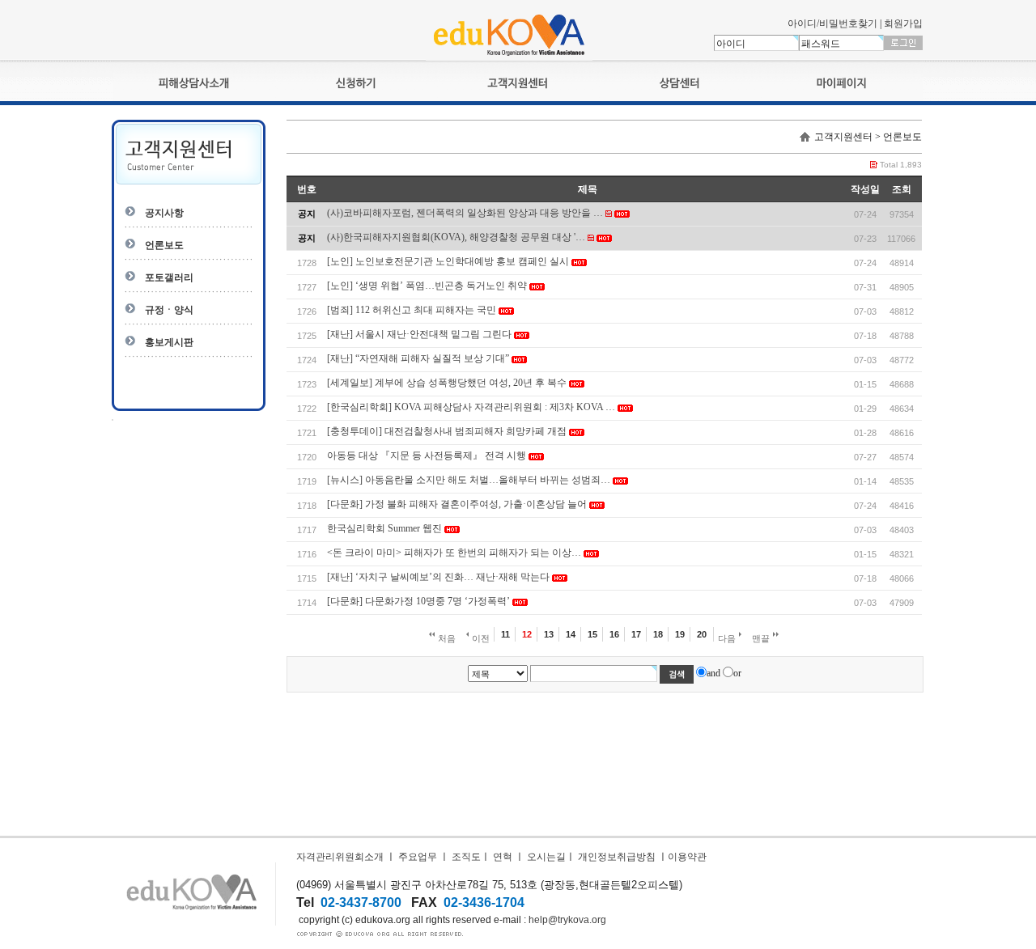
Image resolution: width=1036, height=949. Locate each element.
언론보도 (164, 245)
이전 (479, 638)
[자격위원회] (509, 57)
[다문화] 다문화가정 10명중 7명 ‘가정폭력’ (418, 601)
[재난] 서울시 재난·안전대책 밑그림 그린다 (419, 334)
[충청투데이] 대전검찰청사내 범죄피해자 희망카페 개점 (447, 431)
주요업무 (417, 856)
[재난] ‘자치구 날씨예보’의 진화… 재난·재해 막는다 (438, 577)
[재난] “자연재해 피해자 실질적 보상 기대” (418, 358)
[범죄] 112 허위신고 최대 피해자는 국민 (411, 310)
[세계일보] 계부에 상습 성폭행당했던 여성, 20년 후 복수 (447, 382)
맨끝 (762, 638)
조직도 (466, 856)
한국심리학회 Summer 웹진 (384, 528)
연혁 (502, 856)
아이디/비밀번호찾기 (832, 23)
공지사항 (164, 212)
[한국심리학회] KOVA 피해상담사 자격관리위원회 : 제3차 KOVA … (471, 407)
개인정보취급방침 (617, 856)
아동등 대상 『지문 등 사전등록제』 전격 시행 (426, 455)
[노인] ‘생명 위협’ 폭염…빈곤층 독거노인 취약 (427, 285)
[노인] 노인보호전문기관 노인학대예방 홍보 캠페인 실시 (448, 261)
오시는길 (546, 856)
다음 (728, 638)
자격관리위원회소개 (340, 856)
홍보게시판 (169, 342)
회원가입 (903, 23)
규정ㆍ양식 (169, 310)
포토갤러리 (169, 277)
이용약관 (687, 856)
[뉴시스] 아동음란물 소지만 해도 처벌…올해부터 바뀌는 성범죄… (468, 479)
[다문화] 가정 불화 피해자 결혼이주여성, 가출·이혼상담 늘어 (457, 504)
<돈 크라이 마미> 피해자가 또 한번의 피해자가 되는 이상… (454, 552)
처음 (445, 638)
